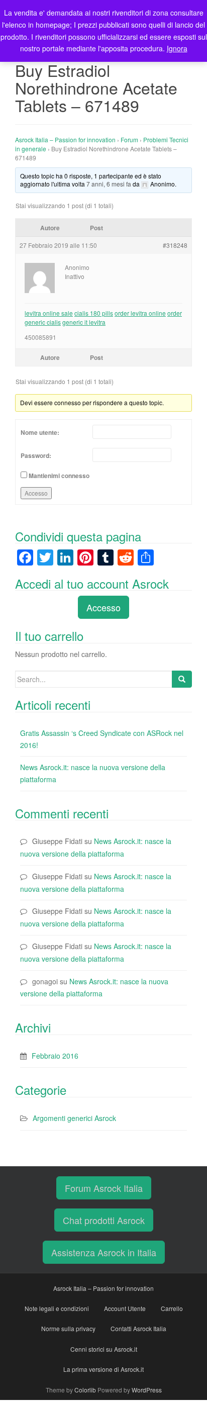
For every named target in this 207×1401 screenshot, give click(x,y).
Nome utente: (40, 432)
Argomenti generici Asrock (74, 1118)
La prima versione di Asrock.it (103, 1369)
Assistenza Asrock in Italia (103, 1252)
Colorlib (85, 1389)
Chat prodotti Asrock (104, 1220)
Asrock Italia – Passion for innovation (65, 139)
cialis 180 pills (93, 313)
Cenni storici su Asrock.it (103, 1349)
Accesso (36, 493)
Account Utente (125, 1308)
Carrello (172, 1308)
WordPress (147, 1389)
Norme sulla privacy (68, 1328)
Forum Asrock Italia (104, 1187)
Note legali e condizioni (57, 1308)
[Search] (182, 679)
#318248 (175, 245)
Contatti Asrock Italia (138, 1328)
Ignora (177, 48)
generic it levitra (84, 322)
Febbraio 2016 (55, 1056)
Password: (36, 455)
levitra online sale (49, 313)
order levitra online (140, 313)
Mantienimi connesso (59, 475)
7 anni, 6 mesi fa (108, 183)
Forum (129, 139)
